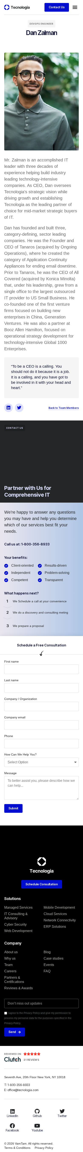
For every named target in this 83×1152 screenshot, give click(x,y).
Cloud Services (55, 914)
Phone (8, 736)
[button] (75, 7)
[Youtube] (37, 1125)
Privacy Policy (44, 1147)
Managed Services (18, 907)
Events (49, 965)
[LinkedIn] (12, 1111)
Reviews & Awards (18, 988)
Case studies (53, 958)
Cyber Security (15, 924)
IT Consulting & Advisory (16, 916)
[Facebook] (12, 1125)
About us (11, 952)
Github (37, 1116)
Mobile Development (59, 907)
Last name (11, 680)
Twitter (62, 1116)
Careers (10, 971)
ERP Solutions (55, 926)
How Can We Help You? (20, 754)
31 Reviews (31, 1059)
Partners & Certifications (14, 980)
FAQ (47, 971)
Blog (47, 952)
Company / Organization (20, 699)
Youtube (37, 1130)
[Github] (37, 1111)
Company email (14, 717)
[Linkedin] (8, 408)
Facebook (12, 1130)
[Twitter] (19, 408)
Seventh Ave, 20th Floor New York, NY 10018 (35, 1077)
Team (8, 965)
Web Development (18, 931)
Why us (10, 958)
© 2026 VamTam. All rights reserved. (28, 1143)
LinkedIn (12, 1116)
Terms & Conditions (17, 1147)
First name (11, 661)
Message (10, 773)
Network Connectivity (60, 920)
